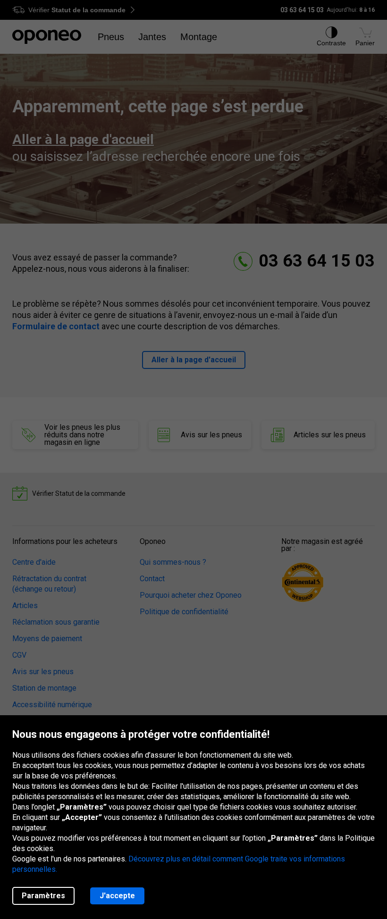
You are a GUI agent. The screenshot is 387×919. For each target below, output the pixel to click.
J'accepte (117, 895)
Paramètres (43, 895)
